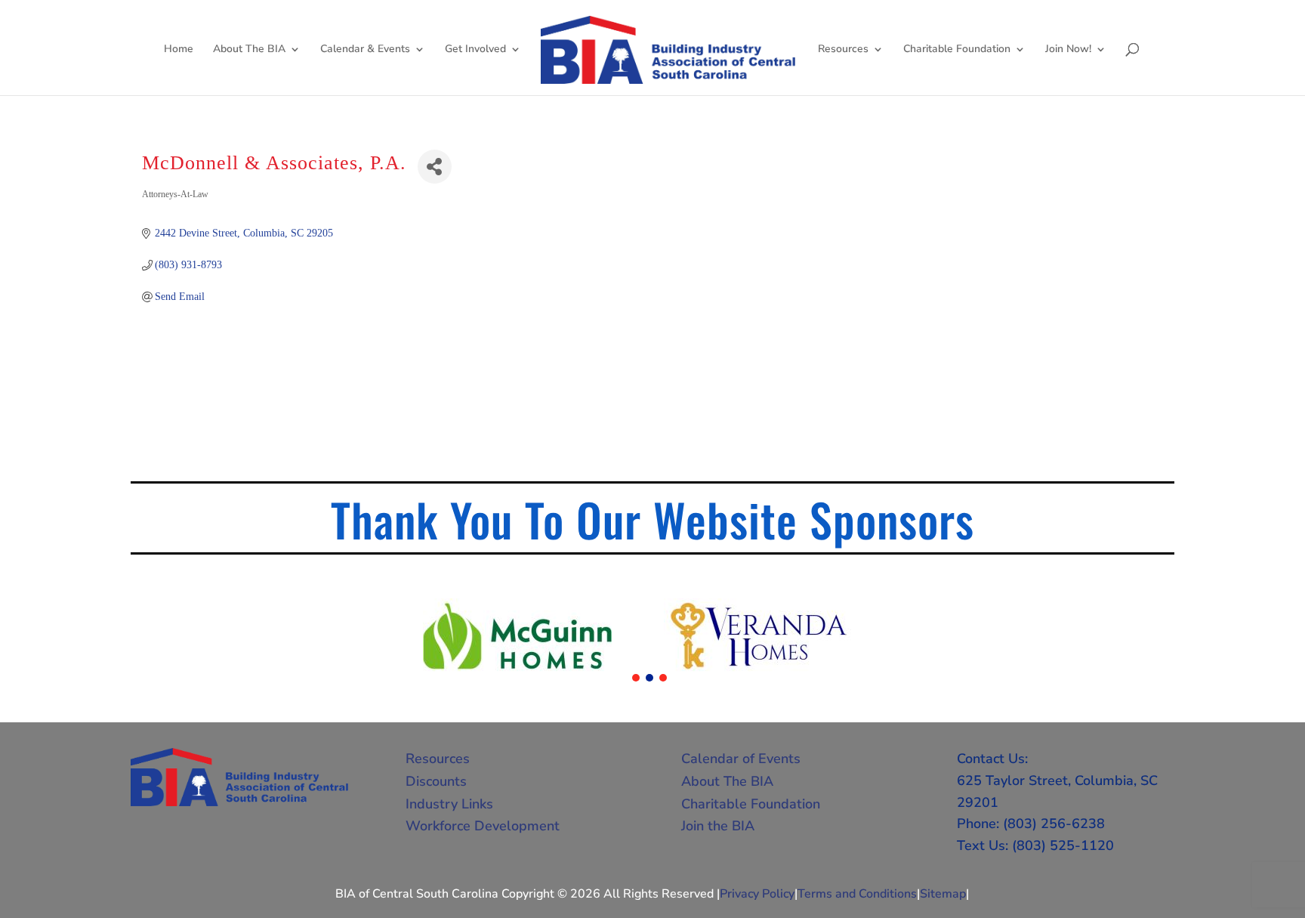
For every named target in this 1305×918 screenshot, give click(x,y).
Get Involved (475, 50)
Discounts (436, 781)
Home (178, 50)
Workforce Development (483, 826)
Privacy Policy (757, 894)
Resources (843, 50)
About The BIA (249, 50)
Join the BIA (717, 826)
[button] (636, 678)
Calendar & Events (365, 50)
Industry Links (449, 804)
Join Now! (1068, 50)
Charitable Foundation (956, 50)
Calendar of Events (741, 759)
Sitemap (943, 894)
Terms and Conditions (857, 894)
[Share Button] (435, 167)
